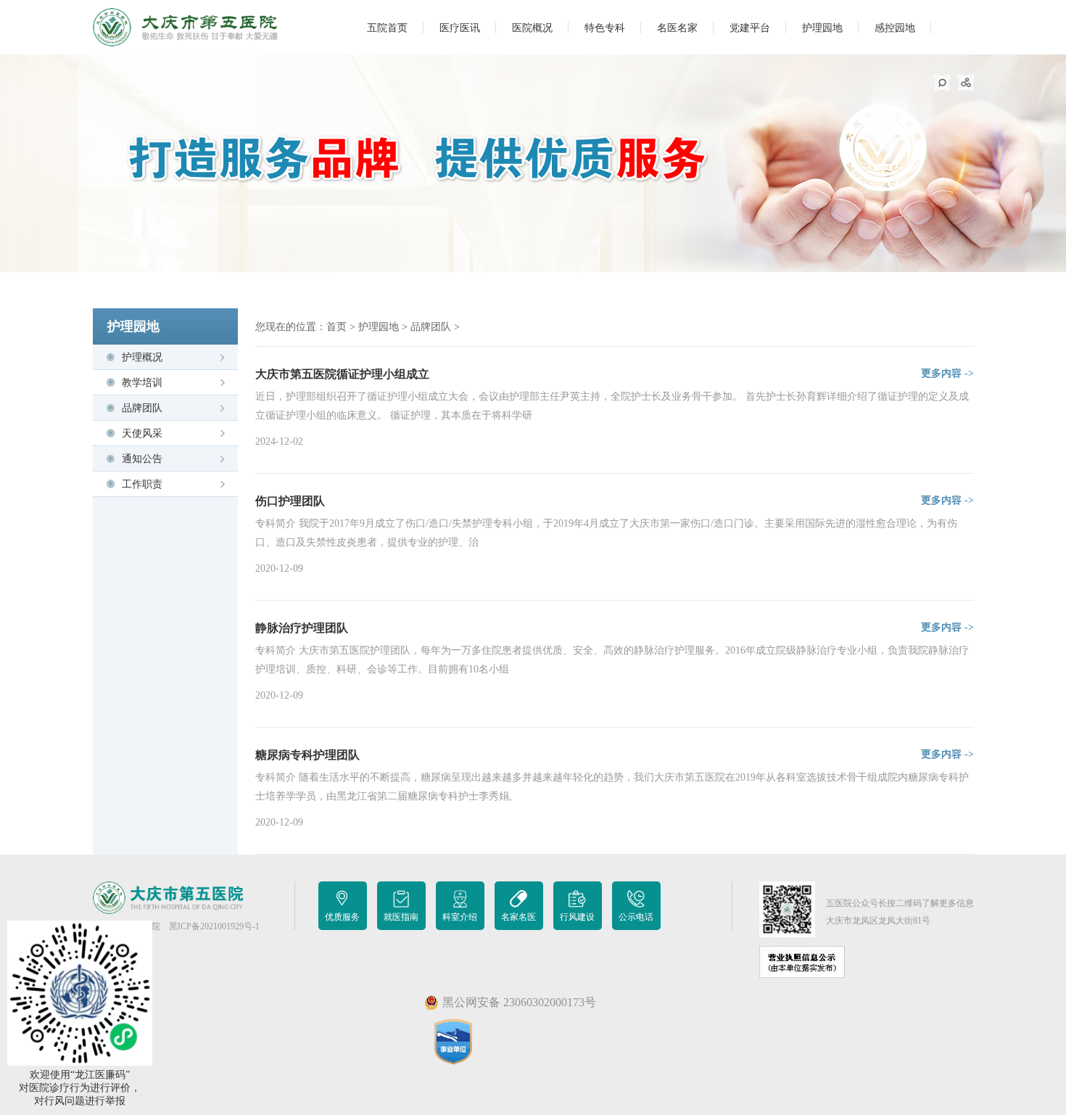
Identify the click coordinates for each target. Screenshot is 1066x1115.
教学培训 (142, 382)
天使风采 (142, 433)
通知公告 (142, 458)
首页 (336, 326)
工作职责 (142, 484)
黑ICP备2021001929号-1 (214, 926)
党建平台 (750, 27)
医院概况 (532, 27)
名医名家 (677, 27)
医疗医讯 (459, 27)
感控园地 (895, 27)
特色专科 (604, 27)
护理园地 (822, 27)
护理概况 (142, 357)
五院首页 (387, 27)
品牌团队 (142, 408)
